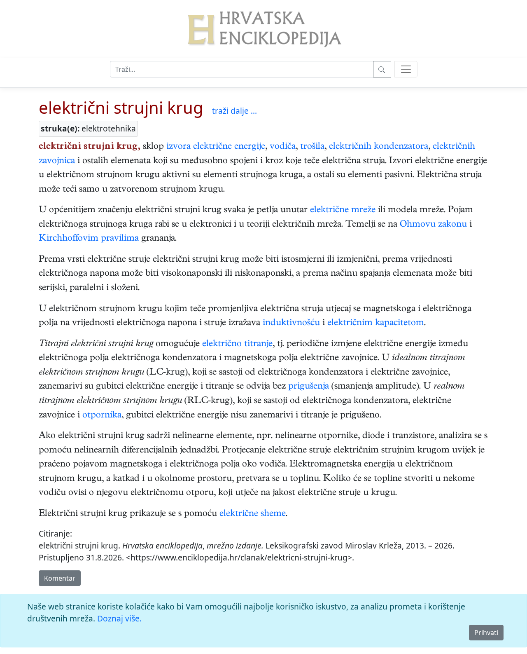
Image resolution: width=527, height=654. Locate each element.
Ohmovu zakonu (433, 225)
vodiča (283, 147)
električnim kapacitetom (375, 323)
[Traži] (382, 69)
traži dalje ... (234, 110)
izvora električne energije (215, 147)
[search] (405, 69)
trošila (312, 147)
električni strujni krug (121, 107)
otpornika (101, 416)
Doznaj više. (119, 618)
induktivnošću (291, 323)
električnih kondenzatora (378, 147)
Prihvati (486, 632)
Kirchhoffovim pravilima (89, 239)
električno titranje (237, 344)
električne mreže (342, 211)
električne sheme (252, 514)
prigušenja (308, 387)
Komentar (59, 578)
